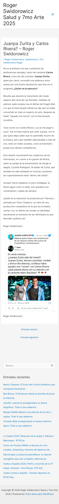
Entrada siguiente (29, 337)
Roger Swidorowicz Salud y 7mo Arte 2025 (23, 14)
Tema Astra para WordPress (39, 494)
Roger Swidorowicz (14, 59)
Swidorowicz (31, 59)
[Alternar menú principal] (53, 14)
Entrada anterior (29, 329)
